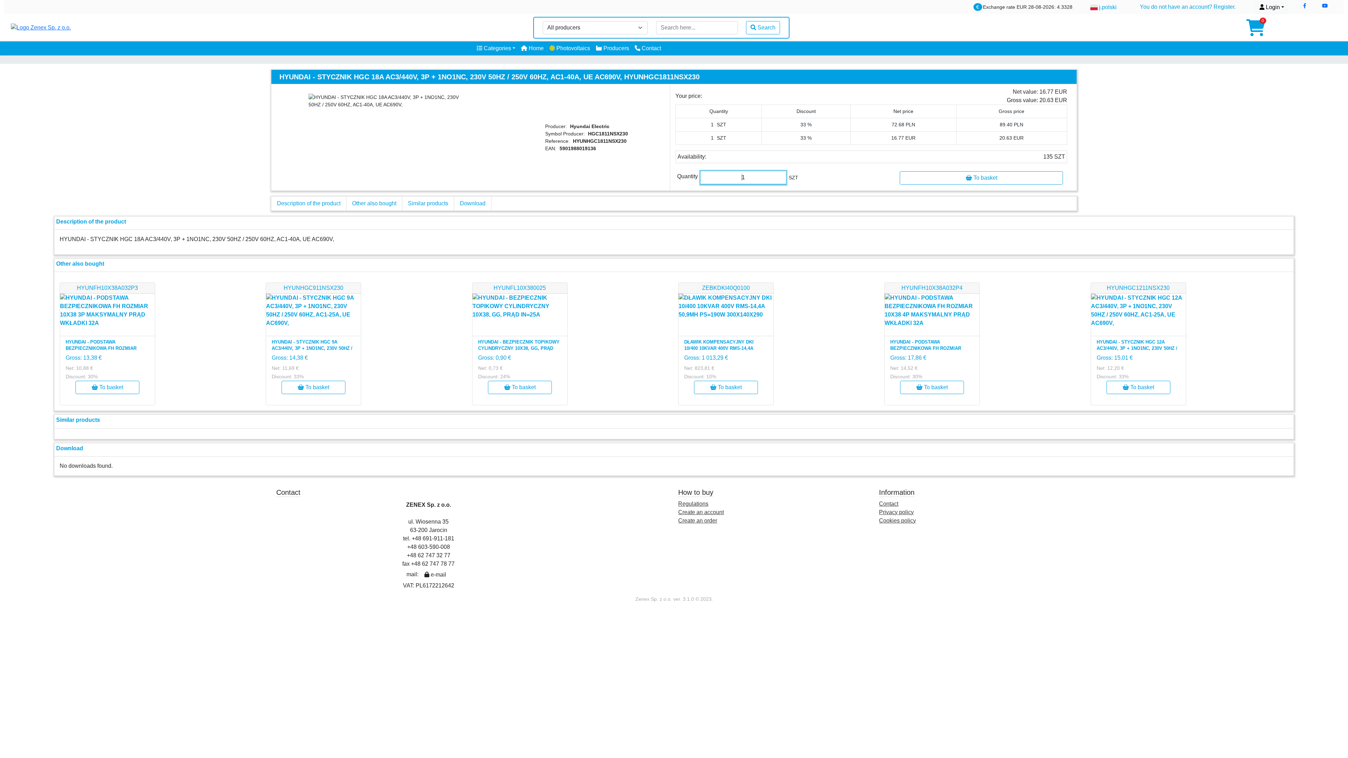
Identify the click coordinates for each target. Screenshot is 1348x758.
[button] (1304, 6)
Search (766, 28)
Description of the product (309, 203)
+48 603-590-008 (428, 547)
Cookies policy (897, 521)
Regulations (693, 504)
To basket (984, 178)
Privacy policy (896, 512)
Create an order (697, 521)
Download (472, 203)
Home (535, 48)
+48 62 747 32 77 (428, 555)
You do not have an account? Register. (1188, 7)
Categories (496, 48)
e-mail (437, 575)
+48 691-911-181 (433, 538)
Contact (650, 48)
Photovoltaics (572, 48)
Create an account (701, 512)
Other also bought (374, 203)
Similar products (428, 203)
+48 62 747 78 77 (433, 564)
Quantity (687, 176)
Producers (615, 48)
